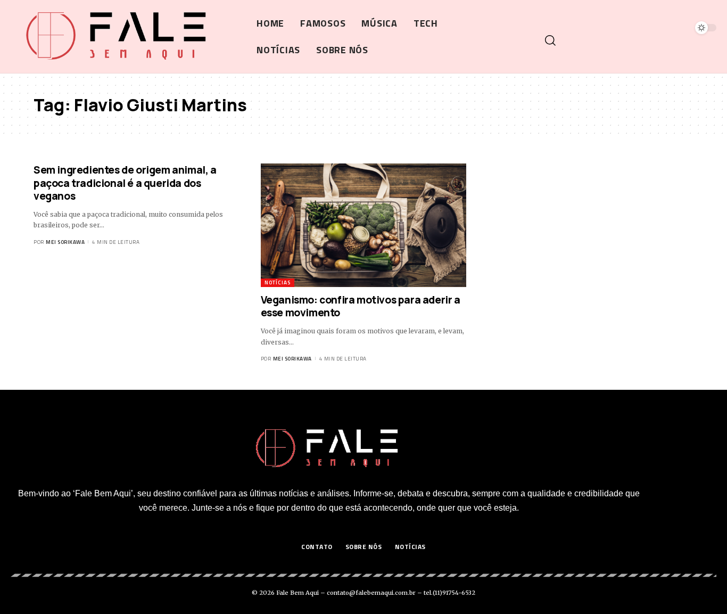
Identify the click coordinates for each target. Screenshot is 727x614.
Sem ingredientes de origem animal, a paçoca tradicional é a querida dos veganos (125, 183)
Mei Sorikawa (65, 242)
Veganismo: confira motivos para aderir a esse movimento (360, 306)
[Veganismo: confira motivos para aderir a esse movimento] (364, 225)
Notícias (278, 282)
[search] (629, 40)
